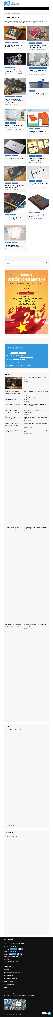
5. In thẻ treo (31, 156)
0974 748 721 (15, 353)
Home (39, 1014)
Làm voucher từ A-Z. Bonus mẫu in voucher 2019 (37, 46)
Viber (24, 353)
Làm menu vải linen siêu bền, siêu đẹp (37, 131)
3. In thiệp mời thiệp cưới (34, 67)
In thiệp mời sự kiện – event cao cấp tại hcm (37, 71)
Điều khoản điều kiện (9, 981)
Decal (7, 67)
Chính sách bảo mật (9, 984)
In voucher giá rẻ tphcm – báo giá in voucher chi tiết (14, 186)
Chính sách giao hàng (9, 975)
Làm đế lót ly (8, 42)
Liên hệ (44, 1014)
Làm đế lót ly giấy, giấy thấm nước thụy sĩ (14, 45)
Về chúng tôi (7, 969)
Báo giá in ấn (14, 42)
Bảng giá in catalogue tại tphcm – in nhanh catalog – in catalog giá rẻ (14, 100)
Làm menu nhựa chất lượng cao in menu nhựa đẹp (13, 218)
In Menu (7, 123)
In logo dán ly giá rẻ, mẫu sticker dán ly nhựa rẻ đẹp (13, 70)
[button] (49, 1013)
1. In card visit (8, 155)
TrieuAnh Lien (33, 49)
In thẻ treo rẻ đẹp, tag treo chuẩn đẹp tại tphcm (37, 159)
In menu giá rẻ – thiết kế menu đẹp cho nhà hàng (14, 126)
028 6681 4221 (18, 348)
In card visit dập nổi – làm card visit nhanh (38, 184)
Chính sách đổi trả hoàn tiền (11, 978)
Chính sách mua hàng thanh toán (12, 972)
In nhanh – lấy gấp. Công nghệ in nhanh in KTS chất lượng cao (38, 94)
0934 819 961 (14, 359)
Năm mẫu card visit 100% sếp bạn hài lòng (14, 159)
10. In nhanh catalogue (10, 96)
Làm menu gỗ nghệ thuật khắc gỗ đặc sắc (38, 215)
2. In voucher (32, 43)
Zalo (20, 353)
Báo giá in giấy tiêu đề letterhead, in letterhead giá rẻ (14, 246)
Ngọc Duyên (8, 48)
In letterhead (15, 242)
